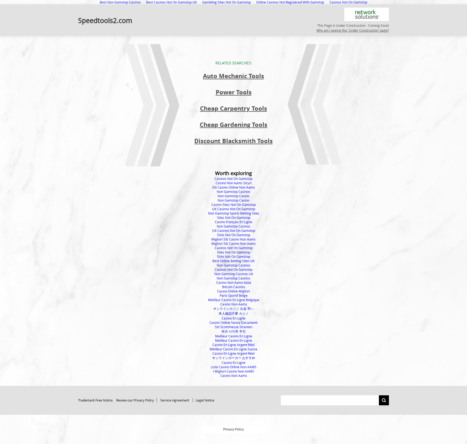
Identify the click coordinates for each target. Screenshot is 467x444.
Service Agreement (174, 400)
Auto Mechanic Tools (233, 76)
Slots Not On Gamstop (233, 235)
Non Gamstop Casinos (233, 191)
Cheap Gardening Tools (233, 124)
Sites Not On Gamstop (233, 217)
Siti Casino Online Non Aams (233, 187)
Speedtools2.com (105, 20)
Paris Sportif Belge (234, 295)
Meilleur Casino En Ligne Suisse (233, 349)
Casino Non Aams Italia (233, 282)
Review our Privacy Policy (135, 400)
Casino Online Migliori (233, 291)
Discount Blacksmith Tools (233, 141)
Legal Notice (205, 400)
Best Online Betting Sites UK (233, 261)
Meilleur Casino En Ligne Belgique (233, 300)
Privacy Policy (233, 429)
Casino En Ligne (233, 318)
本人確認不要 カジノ (234, 313)
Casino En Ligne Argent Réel (233, 345)
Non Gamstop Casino (233, 196)
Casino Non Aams (233, 304)
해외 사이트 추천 (233, 331)
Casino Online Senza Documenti (233, 322)
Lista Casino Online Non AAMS (233, 367)
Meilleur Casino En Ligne (233, 336)
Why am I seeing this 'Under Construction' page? (352, 30)
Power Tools (234, 92)
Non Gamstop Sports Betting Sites (233, 213)
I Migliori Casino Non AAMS (233, 371)
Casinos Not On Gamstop (233, 178)
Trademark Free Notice (95, 400)
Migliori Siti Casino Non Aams (233, 239)
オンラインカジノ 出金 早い (233, 308)
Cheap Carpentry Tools (233, 108)
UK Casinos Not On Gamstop (233, 209)
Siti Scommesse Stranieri (233, 327)
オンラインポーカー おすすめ (233, 358)
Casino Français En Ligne (233, 222)
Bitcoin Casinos (233, 287)
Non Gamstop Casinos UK (233, 274)
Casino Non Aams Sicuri (234, 183)
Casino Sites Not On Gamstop (233, 204)
